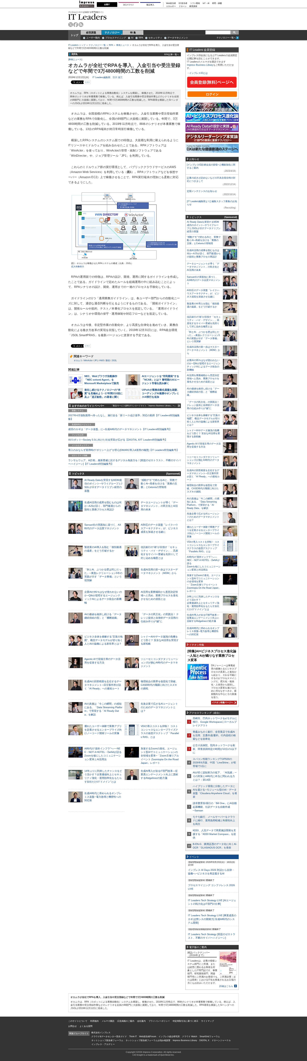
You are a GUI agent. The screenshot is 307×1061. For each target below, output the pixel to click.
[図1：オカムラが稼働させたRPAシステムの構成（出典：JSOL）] (124, 260)
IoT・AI (206, 3)
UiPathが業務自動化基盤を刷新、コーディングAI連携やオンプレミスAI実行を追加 (161, 393)
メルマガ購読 (108, 1021)
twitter (70, 24)
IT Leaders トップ (76, 45)
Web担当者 (171, 3)
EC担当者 (183, 3)
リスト (87, 82)
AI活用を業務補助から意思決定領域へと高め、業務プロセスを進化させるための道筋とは (159, 595)
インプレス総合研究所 (169, 1036)
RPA (141, 37)
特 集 (133, 32)
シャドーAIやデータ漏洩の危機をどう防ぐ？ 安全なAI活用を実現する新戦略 (160, 640)
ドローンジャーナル (221, 1040)
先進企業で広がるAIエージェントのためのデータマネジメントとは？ (159, 707)
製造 (108, 360)
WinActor (88, 360)
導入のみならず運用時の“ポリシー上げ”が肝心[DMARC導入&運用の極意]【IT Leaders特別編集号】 (123, 450)
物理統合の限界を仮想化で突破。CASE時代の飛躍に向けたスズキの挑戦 (159, 685)
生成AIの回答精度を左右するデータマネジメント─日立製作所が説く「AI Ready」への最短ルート (103, 685)
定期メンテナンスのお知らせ (202, 191)
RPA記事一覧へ (171, 54)
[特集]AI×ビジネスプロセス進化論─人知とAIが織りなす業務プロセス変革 (211, 655)
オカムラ (78, 360)
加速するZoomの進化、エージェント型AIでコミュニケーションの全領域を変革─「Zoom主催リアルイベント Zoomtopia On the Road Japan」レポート (160, 755)
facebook (75, 24)
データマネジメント (177, 37)
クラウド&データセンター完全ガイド (109, 1036)
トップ (74, 35)
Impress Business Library (200, 65)
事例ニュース (122, 45)
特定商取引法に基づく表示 (185, 1021)
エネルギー (171, 6)
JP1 (96, 360)
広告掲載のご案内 (125, 1021)
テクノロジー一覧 (97, 45)
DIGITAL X (204, 1040)
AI (132, 37)
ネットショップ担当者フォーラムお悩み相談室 (148, 1040)
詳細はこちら (226, 986)
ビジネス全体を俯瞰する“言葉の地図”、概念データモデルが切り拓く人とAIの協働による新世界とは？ (103, 640)
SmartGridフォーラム (210, 1036)
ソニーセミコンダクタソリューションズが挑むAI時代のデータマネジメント (159, 662)
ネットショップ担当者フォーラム (107, 1040)
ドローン (183, 6)
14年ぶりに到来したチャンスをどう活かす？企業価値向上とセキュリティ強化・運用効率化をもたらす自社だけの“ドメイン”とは (203, 603)
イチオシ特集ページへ (222, 702)
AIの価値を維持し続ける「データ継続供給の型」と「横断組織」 (203, 391)
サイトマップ (207, 1021)
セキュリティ (155, 37)
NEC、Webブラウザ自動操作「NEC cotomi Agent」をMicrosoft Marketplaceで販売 (101, 380)
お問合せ (72, 1026)
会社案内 (141, 1021)
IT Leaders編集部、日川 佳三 (107, 77)
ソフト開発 (195, 3)
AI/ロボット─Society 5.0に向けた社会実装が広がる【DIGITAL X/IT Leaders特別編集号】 (117, 439)
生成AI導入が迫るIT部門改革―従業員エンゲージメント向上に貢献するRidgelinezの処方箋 (159, 774)
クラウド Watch (189, 1036)
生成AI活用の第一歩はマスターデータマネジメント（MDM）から (203, 350)
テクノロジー (112, 32)
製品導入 (150, 5)
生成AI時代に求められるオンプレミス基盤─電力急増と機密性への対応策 (103, 797)
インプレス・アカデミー (103, 1044)
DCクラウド (128, 5)
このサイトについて (77, 1021)
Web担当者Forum (147, 1036)
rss (81, 24)
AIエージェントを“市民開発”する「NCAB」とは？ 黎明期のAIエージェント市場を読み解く (160, 380)
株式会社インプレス (101, 1032)
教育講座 (193, 6)
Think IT (133, 1036)
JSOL (114, 360)
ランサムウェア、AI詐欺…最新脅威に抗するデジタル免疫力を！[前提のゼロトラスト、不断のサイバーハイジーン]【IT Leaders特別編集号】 (124, 462)
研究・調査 (217, 3)
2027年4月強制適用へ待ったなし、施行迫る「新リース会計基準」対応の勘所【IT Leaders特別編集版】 (124, 417)
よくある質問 (86, 1026)
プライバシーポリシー (159, 1021)
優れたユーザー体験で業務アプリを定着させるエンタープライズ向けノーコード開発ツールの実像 (103, 730)
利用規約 (94, 1021)
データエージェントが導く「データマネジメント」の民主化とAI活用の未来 (159, 506)
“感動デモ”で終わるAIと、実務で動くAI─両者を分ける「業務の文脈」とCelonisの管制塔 (159, 484)
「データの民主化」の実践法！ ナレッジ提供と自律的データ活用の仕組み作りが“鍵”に (160, 618)
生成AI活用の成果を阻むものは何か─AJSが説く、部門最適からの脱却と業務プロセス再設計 (103, 506)
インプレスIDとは (198, 73)
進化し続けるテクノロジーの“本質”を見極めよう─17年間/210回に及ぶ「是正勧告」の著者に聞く (103, 393)
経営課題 (91, 32)
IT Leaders (87, 17)
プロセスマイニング (115, 37)
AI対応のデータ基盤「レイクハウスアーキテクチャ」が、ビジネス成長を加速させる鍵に (159, 528)
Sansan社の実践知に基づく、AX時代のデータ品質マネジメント (203, 280)
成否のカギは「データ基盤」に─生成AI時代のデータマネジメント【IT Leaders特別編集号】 (120, 429)
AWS (101, 360)
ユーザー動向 (93, 37)
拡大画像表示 (77, 266)
